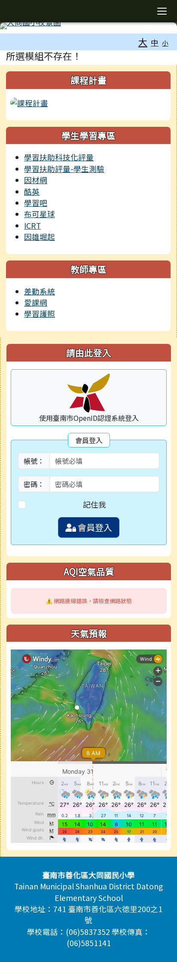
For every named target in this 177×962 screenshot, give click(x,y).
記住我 (94, 504)
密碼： (34, 484)
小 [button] (165, 42)
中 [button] (155, 42)
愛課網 (35, 302)
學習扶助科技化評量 (59, 157)
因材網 (35, 180)
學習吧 (35, 202)
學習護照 (39, 313)
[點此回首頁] (88, 25)
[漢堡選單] (162, 11)
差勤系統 (39, 291)
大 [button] (142, 41)
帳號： (34, 461)
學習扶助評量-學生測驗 (64, 168)
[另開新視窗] (29, 102)
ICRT (32, 225)
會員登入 (94, 527)
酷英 (32, 191)
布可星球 (39, 213)
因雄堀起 (39, 236)
